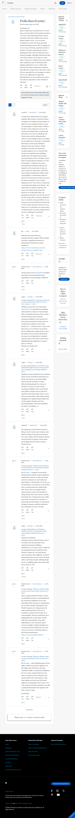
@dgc (27, 231)
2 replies (23, 576)
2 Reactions (37, 86)
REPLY (23, 221)
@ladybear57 (33, 425)
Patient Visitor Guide (33, 755)
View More (29, 710)
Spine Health (63, 80)
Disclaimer (8, 762)
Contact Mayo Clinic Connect (13, 769)
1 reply (23, 224)
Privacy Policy (18, 803)
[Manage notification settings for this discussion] (46, 86)
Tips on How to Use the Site (63, 301)
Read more (64, 279)
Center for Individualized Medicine (37, 748)
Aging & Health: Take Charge (63, 103)
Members (52, 9)
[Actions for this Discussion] (49, 86)
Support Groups (15, 9)
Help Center (63, 9)
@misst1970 (33, 112)
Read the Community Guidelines (63, 245)
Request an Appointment (61, 783)
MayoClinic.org (9, 791)
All (66, 20)
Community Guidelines (11, 759)
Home (4, 9)
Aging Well (62, 24)
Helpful (26, 87)
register (30, 717)
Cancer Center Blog (33, 744)
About (7, 744)
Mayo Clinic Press (33, 751)
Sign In (69, 3)
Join (62, 3)
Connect (10, 3)
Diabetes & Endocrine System (62, 52)
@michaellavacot (37, 266)
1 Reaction (38, 697)
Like (21, 87)
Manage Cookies (27, 803)
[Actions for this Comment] (48, 216)
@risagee (30, 297)
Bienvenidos (63, 349)
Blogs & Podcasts (31, 9)
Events (42, 9)
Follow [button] (61, 27)
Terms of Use (8, 803)
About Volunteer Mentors (12, 755)
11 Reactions (39, 216)
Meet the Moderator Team (12, 751)
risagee (29, 24)
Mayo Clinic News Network (58, 744)
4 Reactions (39, 254)
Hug (31, 87)
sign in (22, 717)
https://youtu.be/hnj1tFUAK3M (32, 635)
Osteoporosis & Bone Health (16, 16)
